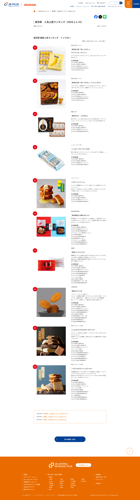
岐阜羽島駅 (73, 485)
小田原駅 (51, 485)
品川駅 (50, 481)
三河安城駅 (73, 481)
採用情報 (81, 3)
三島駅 (61, 479)
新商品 (72, 6)
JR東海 (98, 483)
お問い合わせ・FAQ (90, 3)
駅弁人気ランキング (29, 489)
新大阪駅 (83, 481)
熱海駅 (50, 487)
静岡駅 (61, 483)
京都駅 (82, 479)
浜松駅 (61, 487)
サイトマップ (99, 479)
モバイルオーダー (115, 6)
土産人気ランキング (43, 11)
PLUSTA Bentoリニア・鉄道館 (32, 484)
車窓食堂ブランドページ (30, 482)
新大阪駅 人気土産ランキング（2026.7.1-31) (55, 413)
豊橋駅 (72, 479)
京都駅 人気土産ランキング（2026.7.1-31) (54, 416)
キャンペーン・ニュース (82, 6)
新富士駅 (62, 481)
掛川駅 (61, 485)
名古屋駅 (73, 483)
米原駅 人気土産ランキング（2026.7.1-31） (55, 419)
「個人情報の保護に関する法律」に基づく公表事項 (67, 495)
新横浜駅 (51, 483)
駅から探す (98, 6)
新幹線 (50, 477)
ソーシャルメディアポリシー (39, 495)
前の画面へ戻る (70, 439)
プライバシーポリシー (50, 495)
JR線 (50, 489)
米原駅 (72, 487)
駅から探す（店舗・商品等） (55, 474)
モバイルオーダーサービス (31, 479)
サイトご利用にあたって (26, 495)
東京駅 (50, 479)
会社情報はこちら (83, 465)
